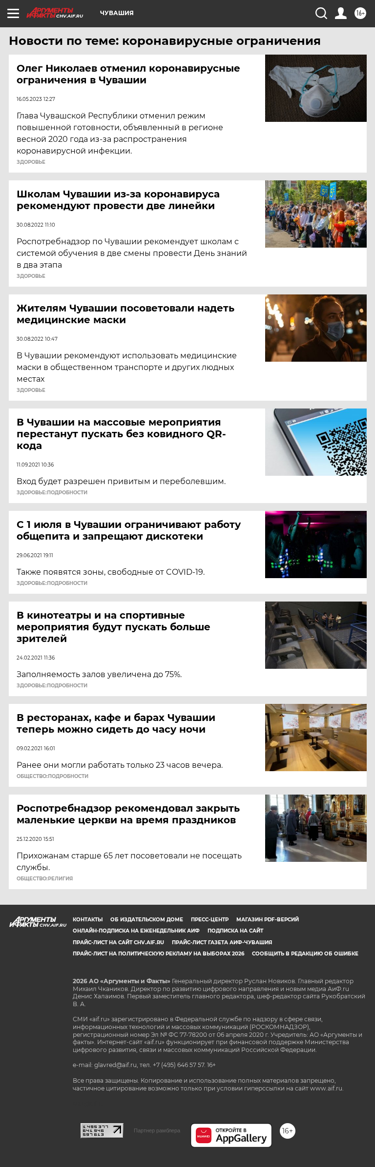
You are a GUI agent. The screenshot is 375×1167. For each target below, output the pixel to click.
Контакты (88, 919)
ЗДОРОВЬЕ (31, 162)
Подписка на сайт (235, 931)
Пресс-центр (210, 919)
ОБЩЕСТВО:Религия (45, 878)
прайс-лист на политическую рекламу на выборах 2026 (158, 954)
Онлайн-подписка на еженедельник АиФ (136, 931)
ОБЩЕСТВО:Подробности (52, 776)
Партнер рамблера (157, 1130)
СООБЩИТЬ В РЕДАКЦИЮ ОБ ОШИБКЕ (305, 954)
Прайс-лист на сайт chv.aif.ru (118, 942)
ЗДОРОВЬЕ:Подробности (52, 492)
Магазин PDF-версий (267, 919)
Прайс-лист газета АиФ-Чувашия (222, 942)
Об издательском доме (146, 919)
